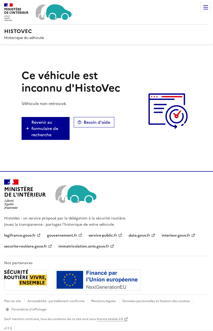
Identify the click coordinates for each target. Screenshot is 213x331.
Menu (206, 7)
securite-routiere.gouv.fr (25, 246)
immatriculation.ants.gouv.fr (83, 246)
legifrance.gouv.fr (20, 235)
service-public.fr (103, 235)
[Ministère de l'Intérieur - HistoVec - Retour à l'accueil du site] (75, 194)
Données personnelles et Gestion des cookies (156, 301)
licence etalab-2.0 (110, 319)
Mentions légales (103, 301)
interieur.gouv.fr (176, 235)
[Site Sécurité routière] (72, 279)
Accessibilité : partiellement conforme (56, 301)
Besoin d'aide (97, 122)
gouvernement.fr (62, 235)
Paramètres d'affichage (28, 309)
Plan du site (12, 301)
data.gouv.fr (139, 235)
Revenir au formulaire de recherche (44, 128)
